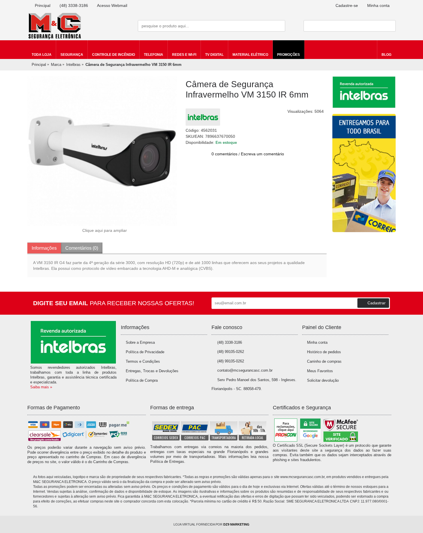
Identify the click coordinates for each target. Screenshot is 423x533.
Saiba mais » (41, 387)
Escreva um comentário (262, 154)
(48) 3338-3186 (229, 342)
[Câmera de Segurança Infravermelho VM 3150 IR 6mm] (102, 151)
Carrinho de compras (324, 361)
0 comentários (224, 154)
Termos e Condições (143, 361)
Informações (44, 248)
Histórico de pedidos (324, 352)
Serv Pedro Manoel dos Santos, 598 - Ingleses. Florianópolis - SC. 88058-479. (254, 384)
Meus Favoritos (320, 371)
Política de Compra (142, 380)
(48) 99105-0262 (230, 351)
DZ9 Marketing (236, 524)
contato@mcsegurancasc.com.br (245, 370)
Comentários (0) (81, 248)
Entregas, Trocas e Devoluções (152, 371)
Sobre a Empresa (140, 342)
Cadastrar (376, 303)
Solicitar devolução (323, 380)
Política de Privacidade (145, 352)
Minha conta (317, 342)
